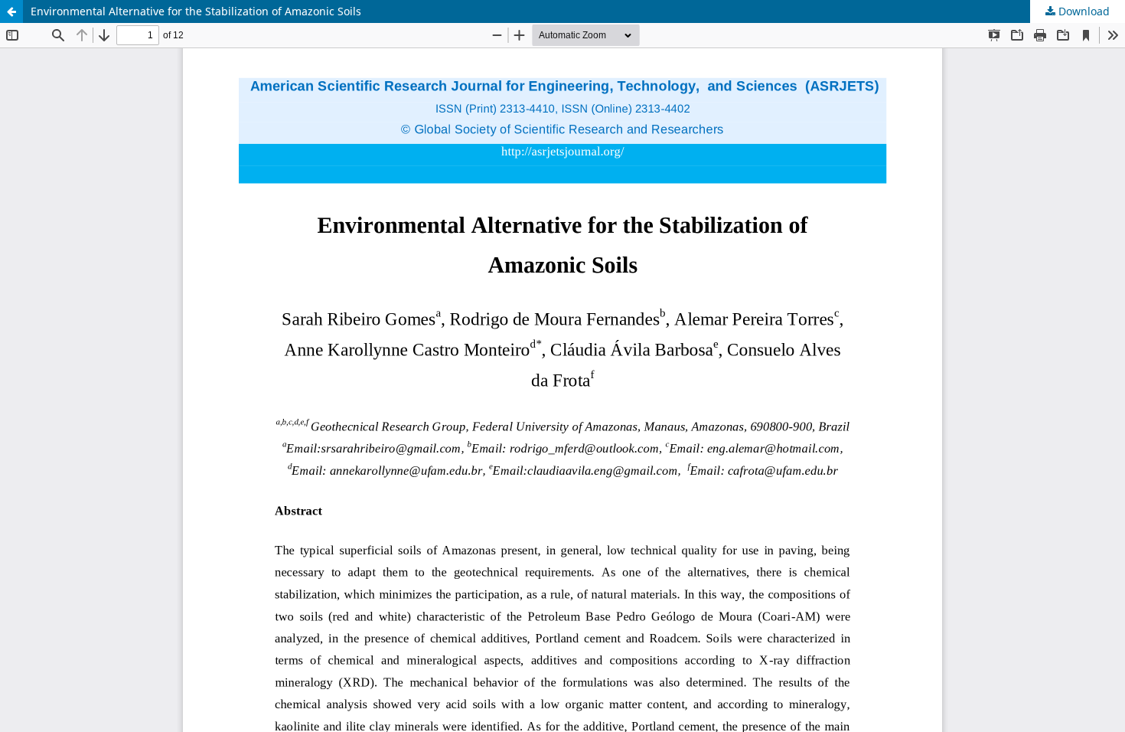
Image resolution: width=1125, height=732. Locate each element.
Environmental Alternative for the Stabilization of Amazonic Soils (196, 11)
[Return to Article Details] (11, 11)
